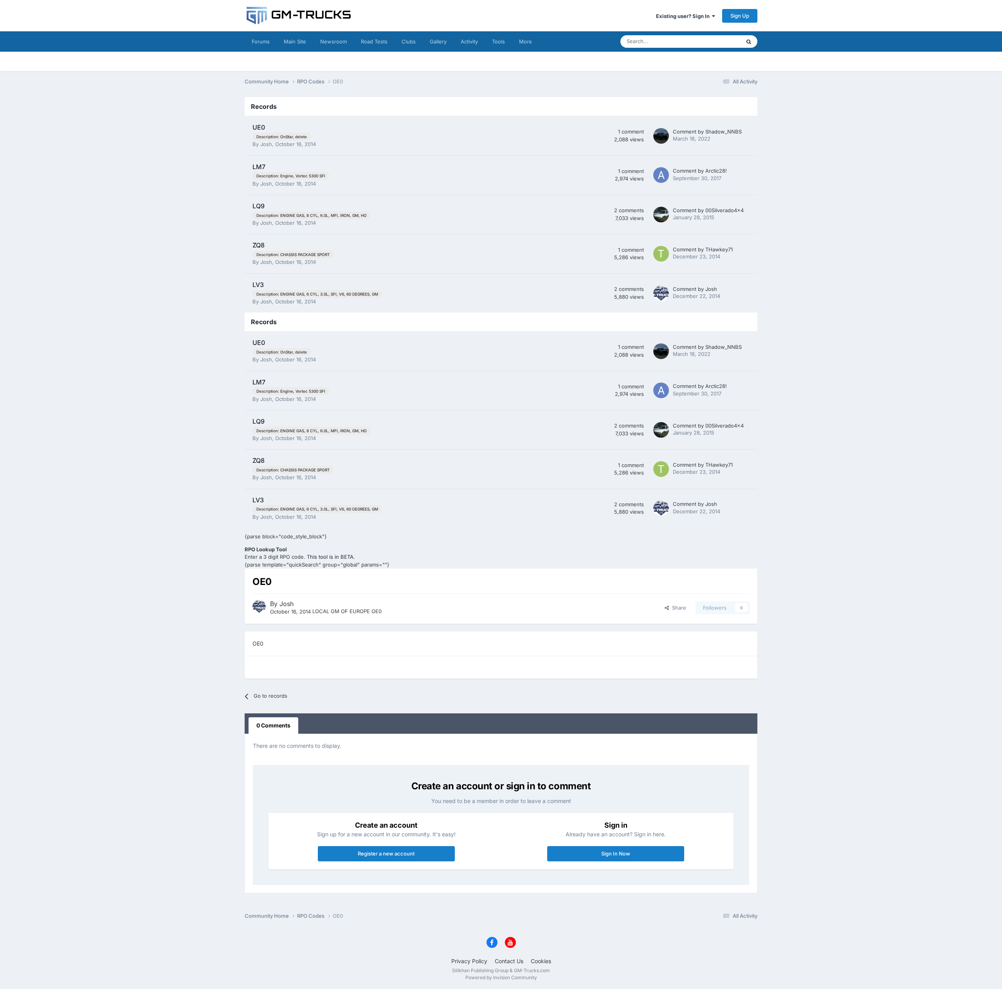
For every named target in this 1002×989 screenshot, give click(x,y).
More (525, 41)
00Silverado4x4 (724, 210)
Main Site (295, 41)
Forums (261, 41)
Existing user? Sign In (684, 16)
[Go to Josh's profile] (661, 293)
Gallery (438, 41)
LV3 (258, 285)
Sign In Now (615, 853)
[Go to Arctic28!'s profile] (661, 175)
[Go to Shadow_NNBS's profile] (661, 136)
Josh (266, 144)
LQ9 (258, 206)
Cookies (541, 961)
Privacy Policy (469, 961)
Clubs (409, 41)
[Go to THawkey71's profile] (661, 254)
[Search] (748, 41)
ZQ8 (258, 245)
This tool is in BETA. (331, 557)
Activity (469, 41)
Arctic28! (716, 171)
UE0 (258, 127)
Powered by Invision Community (501, 977)
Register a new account (386, 853)
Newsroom (333, 41)
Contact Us (509, 961)
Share (677, 608)
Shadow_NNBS (723, 131)
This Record (716, 41)
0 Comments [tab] (273, 725)
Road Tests (374, 41)
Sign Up (739, 16)
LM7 (258, 167)
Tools (498, 41)
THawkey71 (719, 249)
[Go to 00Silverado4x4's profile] (661, 214)
